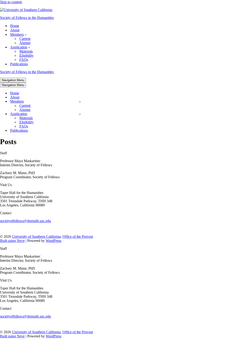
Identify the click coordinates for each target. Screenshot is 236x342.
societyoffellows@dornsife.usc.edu (25, 221)
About (14, 30)
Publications (19, 64)
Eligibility (26, 55)
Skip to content (11, 2)
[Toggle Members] (80, 102)
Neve (21, 241)
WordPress (53, 241)
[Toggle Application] (80, 114)
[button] (26, 35)
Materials (26, 51)
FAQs (23, 60)
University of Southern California (36, 236)
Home (14, 26)
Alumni (24, 43)
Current (24, 39)
